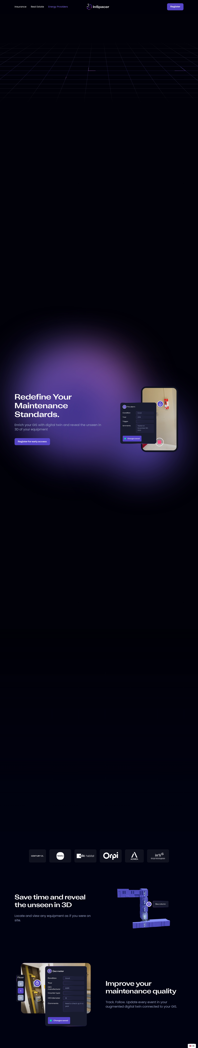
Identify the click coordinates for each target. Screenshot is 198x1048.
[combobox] (192, 1046)
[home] (98, 7)
